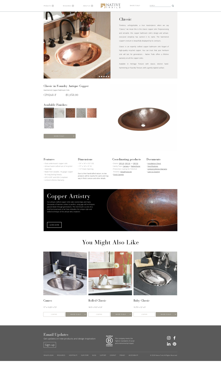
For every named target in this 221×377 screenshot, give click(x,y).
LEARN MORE (54, 225)
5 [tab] (108, 77)
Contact (113, 355)
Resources (61, 355)
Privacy (122, 355)
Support (103, 355)
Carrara (126, 166)
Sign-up (50, 345)
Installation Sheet (154, 163)
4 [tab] (106, 77)
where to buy (135, 6)
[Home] (110, 5)
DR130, (128, 163)
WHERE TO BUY (59, 136)
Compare (54, 314)
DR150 (135, 163)
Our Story (85, 355)
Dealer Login (48, 355)
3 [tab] (104, 77)
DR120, (122, 163)
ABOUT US (86, 6)
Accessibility (133, 355)
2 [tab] (101, 77)
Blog (94, 355)
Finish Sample (118, 174)
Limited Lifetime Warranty (157, 169)
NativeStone (135, 166)
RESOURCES (67, 6)
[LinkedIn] (168, 343)
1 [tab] (99, 77)
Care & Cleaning (154, 172)
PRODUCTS (47, 6)
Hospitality (73, 355)
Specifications (153, 166)
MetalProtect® (126, 172)
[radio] (49, 113)
